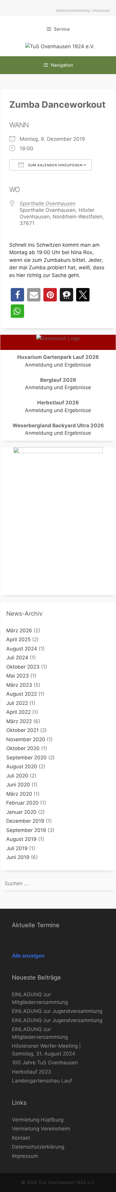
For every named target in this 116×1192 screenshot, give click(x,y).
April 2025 (18, 639)
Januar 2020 (21, 812)
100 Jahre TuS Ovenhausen (45, 1063)
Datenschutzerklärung (73, 10)
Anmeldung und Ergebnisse (58, 365)
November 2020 (25, 739)
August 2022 (21, 694)
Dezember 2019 (25, 821)
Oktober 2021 (22, 730)
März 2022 (19, 721)
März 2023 (19, 685)
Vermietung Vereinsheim (41, 1129)
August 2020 (21, 766)
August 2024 (21, 649)
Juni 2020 (18, 785)
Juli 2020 (17, 776)
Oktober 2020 (23, 748)
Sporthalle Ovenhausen (48, 204)
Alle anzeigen (28, 956)
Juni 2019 (17, 857)
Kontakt (21, 1138)
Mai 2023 (17, 676)
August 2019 (21, 839)
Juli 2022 (17, 703)
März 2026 (19, 630)
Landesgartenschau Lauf (42, 1081)
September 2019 (26, 830)
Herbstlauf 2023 (31, 1072)
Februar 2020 (22, 803)
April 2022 (18, 712)
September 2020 (26, 758)
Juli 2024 (17, 658)
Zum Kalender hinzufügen (54, 165)
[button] (17, 294)
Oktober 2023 (23, 667)
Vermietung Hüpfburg (37, 1120)
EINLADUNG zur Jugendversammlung (57, 1011)
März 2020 (19, 794)
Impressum (101, 10)
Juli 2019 (17, 848)
